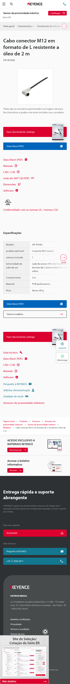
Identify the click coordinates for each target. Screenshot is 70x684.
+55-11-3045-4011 (15, 561)
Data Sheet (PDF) (13, 159)
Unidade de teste (13, 396)
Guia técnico (10, 352)
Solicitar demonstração (16, 390)
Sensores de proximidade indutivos (23, 402)
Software (8, 190)
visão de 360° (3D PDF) (16, 178)
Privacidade (15, 624)
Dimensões (9, 184)
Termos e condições (19, 629)
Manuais (8, 165)
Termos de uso (17, 634)
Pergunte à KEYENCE (15, 384)
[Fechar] (45, 631)
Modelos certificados (20, 619)
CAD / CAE (9, 172)
